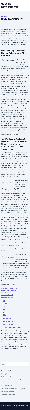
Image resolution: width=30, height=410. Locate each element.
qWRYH (5, 303)
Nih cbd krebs (7, 318)
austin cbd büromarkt (7, 295)
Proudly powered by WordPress (9, 405)
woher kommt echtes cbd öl (9, 288)
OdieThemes (15, 406)
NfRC (4, 309)
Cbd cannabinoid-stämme (8, 394)
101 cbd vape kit (6, 293)
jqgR (4, 312)
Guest (3, 21)
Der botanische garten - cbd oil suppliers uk (13, 388)
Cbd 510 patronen (8, 324)
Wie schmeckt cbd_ (7, 386)
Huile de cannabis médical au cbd (11, 380)
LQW (4, 315)
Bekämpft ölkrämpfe (7, 374)
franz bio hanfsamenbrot (9, 5)
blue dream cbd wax (7, 297)
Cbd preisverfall (6, 377)
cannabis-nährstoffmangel (8, 290)
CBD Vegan (4, 16)
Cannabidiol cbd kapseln (8, 391)
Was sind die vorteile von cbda (12, 327)
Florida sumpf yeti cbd (9, 321)
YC (4, 301)
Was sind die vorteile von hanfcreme (11, 383)
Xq (4, 306)
